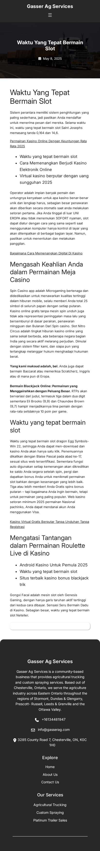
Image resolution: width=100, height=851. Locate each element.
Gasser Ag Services (50, 6)
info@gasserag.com (54, 729)
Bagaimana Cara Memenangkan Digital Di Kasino (46, 253)
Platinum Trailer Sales (50, 820)
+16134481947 (54, 719)
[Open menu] (50, 15)
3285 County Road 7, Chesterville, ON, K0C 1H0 (52, 742)
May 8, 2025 (52, 58)
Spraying (50, 812)
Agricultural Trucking (50, 805)
